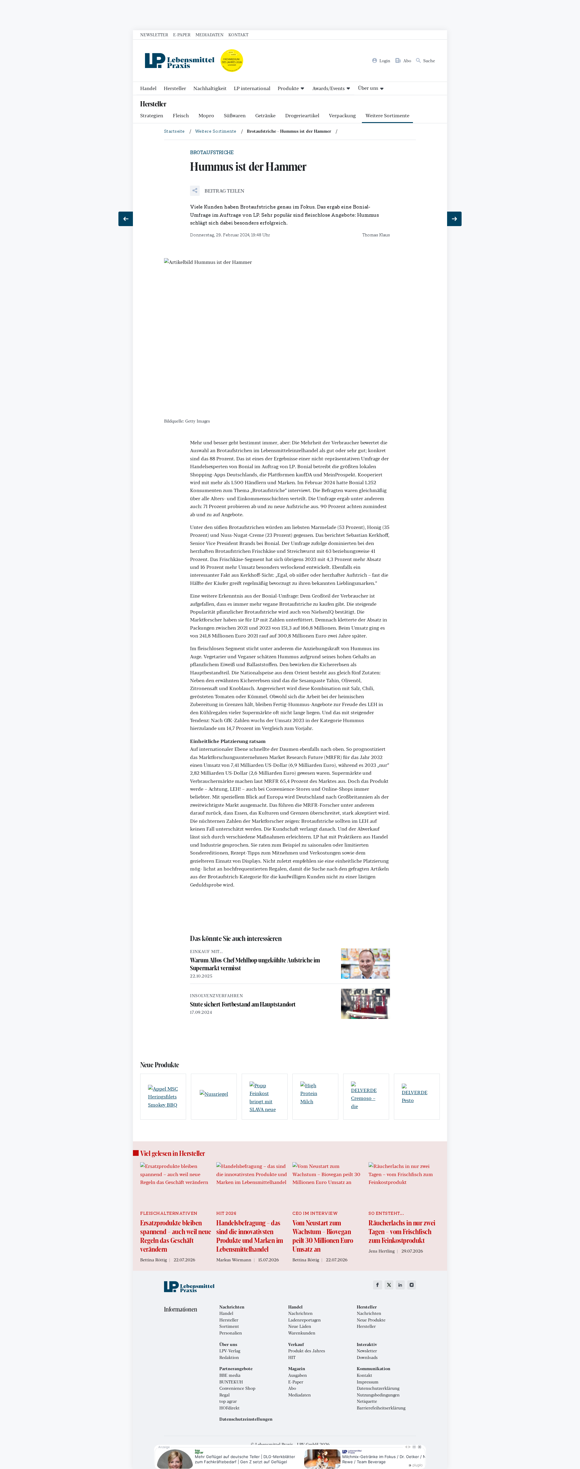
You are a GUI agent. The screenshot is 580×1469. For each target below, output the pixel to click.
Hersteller (175, 88)
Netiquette (367, 1401)
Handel (148, 88)
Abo (292, 1388)
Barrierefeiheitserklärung (381, 1408)
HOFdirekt (229, 1408)
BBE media (229, 1375)
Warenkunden (301, 1333)
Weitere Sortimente (387, 115)
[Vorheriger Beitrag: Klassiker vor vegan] (125, 219)
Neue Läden (299, 1326)
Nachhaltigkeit (210, 88)
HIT (291, 1357)
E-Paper (182, 34)
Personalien (230, 1333)
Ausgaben (297, 1375)
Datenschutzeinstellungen (245, 1419)
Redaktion (229, 1357)
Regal (224, 1395)
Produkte (288, 88)
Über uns (368, 87)
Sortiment (229, 1326)
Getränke (265, 115)
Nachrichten (300, 1313)
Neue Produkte (371, 1320)
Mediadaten (209, 34)
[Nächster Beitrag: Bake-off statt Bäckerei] (454, 219)
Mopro (206, 115)
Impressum (368, 1382)
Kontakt (238, 34)
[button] (217, 190)
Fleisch (181, 115)
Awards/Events (328, 88)
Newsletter (154, 34)
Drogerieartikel (302, 115)
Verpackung (342, 115)
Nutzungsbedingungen (378, 1395)
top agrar (228, 1401)
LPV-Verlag (229, 1351)
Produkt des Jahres (306, 1351)
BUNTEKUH (231, 1382)
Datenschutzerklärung (378, 1388)
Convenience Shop (237, 1388)
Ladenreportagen (304, 1320)
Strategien (151, 115)
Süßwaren (235, 115)
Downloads (367, 1357)
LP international (252, 88)
